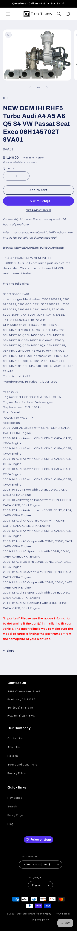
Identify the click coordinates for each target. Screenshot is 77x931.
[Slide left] (30, 87)
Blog (10, 824)
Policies (12, 756)
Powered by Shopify (40, 914)
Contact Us (15, 738)
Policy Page (15, 815)
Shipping (7, 162)
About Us (13, 747)
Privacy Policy (16, 773)
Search (12, 806)
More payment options (38, 210)
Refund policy (62, 914)
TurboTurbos (22, 914)
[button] (8, 13)
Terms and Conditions (22, 764)
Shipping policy (40, 920)
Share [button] (11, 650)
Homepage (14, 797)
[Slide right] (47, 87)
